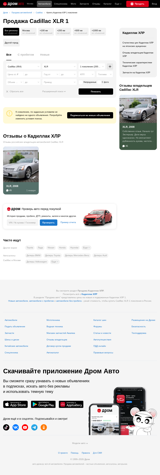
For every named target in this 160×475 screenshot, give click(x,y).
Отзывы (96, 3)
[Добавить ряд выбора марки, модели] (110, 66)
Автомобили (44, 3)
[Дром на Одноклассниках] (44, 427)
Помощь (75, 453)
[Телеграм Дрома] (34, 427)
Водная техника (55, 326)
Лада (40, 247)
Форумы (97, 326)
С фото (105, 82)
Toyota (30, 247)
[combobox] (23, 66)
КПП (82, 74)
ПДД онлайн (99, 346)
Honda (62, 247)
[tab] (8, 56)
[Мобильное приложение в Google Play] (43, 404)
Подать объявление (15, 326)
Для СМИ (97, 453)
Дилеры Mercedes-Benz (77, 255)
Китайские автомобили (16, 346)
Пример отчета (68, 222)
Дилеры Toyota (52, 255)
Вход (154, 3)
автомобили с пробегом (41, 301)
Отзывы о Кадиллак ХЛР (32, 136)
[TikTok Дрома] (6, 427)
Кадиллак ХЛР (133, 33)
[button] (86, 247)
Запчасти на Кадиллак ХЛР (136, 72)
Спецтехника (11, 352)
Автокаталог (53, 352)
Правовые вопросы (103, 352)
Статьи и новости (102, 333)
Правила (86, 453)
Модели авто (78, 443)
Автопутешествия (102, 339)
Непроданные (89, 82)
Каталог (108, 3)
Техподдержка (139, 333)
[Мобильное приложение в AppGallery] (71, 404)
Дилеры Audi (100, 255)
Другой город (11, 42)
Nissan (51, 247)
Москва (30, 4)
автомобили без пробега (69, 301)
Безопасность (139, 326)
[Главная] (13, 4)
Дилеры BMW (33, 255)
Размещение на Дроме (143, 320)
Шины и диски (12, 339)
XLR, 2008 (12, 186)
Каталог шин (99, 320)
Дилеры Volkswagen (37, 261)
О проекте (63, 453)
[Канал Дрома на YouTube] (25, 427)
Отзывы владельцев (57, 339)
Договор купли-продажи (59, 346)
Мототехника (53, 320)
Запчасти (84, 3)
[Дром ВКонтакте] (15, 427)
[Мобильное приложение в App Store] (15, 404)
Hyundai (74, 247)
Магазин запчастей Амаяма (61, 333)
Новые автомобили (18, 301)
